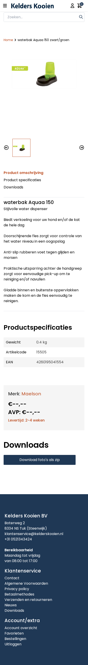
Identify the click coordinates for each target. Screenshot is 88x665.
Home (8, 40)
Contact (12, 578)
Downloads (13, 187)
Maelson (31, 394)
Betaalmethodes (19, 594)
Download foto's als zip (39, 459)
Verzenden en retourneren (28, 599)
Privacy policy (17, 588)
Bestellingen (15, 638)
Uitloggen (13, 644)
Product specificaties (22, 180)
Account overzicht (21, 627)
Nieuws (11, 605)
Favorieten (14, 633)
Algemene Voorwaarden (26, 583)
